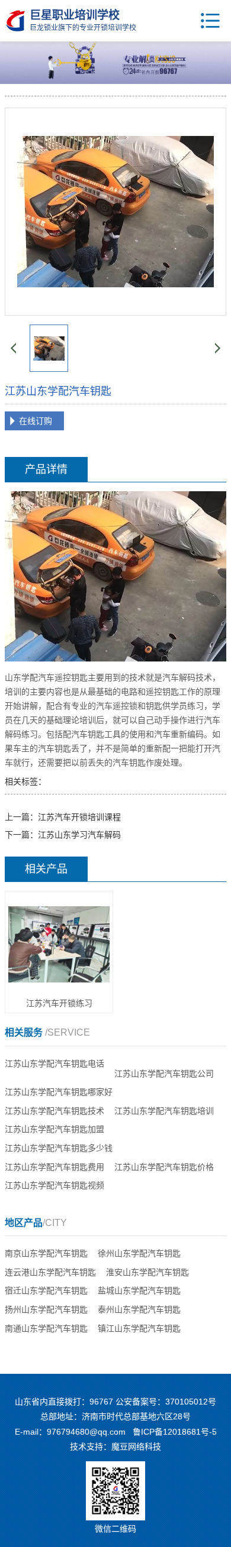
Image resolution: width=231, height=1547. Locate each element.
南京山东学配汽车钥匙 (46, 1253)
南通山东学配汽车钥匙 (46, 1328)
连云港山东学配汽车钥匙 (50, 1272)
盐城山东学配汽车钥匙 (139, 1290)
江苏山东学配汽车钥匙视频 (54, 1185)
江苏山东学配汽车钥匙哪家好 (59, 1092)
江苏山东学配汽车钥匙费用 (54, 1167)
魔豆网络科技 (136, 1446)
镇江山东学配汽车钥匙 (139, 1328)
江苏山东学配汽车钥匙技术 (54, 1110)
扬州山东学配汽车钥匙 (46, 1309)
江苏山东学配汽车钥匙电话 (54, 1063)
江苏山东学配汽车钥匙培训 (164, 1110)
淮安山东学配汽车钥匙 (147, 1272)
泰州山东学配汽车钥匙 (139, 1309)
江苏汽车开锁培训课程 (79, 817)
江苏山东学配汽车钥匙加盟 (54, 1129)
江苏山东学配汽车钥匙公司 (164, 1073)
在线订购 (35, 421)
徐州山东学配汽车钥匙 (139, 1253)
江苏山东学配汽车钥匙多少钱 (59, 1148)
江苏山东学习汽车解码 (79, 834)
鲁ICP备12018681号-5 (175, 1431)
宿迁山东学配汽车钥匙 (46, 1290)
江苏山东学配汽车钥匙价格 (164, 1167)
